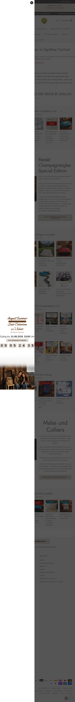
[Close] (31, 2)
